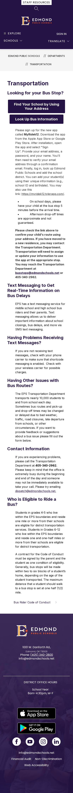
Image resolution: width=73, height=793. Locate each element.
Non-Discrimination (48, 759)
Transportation (40, 64)
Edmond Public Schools (24, 56)
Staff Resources (36, 2)
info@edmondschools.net (36, 753)
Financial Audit (21, 759)
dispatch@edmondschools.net (35, 491)
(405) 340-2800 (41, 655)
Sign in (61, 34)
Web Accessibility (36, 765)
